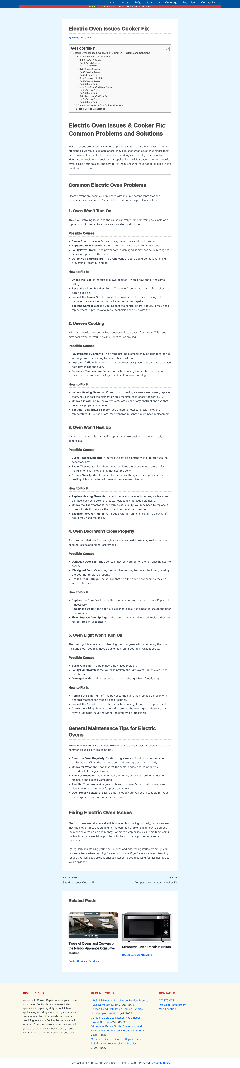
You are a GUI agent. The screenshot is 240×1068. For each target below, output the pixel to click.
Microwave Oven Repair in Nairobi (146, 947)
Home (113, 2)
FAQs (138, 2)
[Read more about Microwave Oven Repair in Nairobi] (147, 927)
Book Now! (189, 2)
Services (151, 2)
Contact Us (208, 2)
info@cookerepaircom (172, 1004)
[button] (158, 2)
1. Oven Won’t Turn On (92, 60)
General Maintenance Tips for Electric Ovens (100, 105)
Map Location (167, 1009)
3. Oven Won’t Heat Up (92, 78)
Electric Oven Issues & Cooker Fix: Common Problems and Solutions (111, 52)
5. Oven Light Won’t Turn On (94, 96)
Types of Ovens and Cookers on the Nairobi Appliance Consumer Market (92, 948)
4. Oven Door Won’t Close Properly (97, 87)
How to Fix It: (91, 66)
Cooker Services (78, 961)
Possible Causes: (93, 63)
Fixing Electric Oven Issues (91, 109)
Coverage (171, 2)
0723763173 (166, 1000)
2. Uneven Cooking (91, 69)
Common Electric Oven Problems (93, 56)
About (126, 2)
